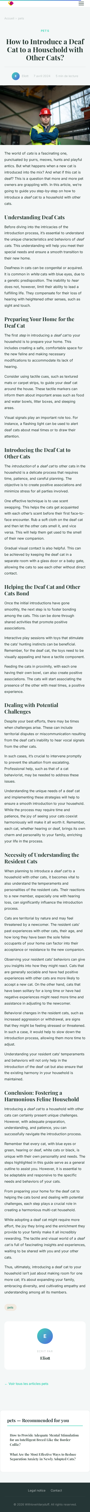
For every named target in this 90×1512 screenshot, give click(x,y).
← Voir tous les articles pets (26, 1384)
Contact (56, 1490)
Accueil (9, 18)
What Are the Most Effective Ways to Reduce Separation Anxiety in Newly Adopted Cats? (43, 1456)
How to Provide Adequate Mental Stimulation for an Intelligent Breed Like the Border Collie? (44, 1440)
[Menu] (81, 3)
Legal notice (36, 1490)
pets (21, 18)
